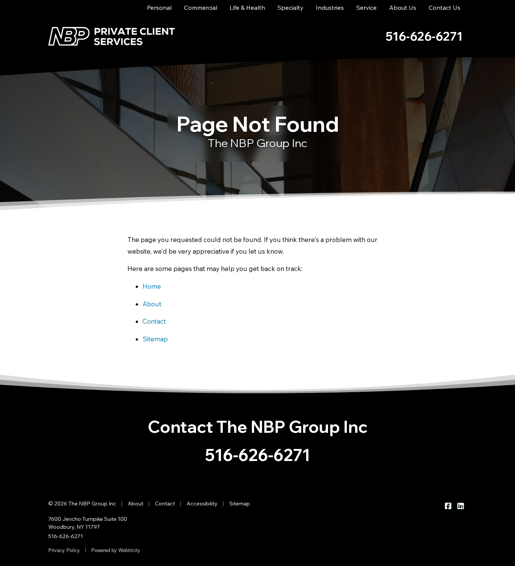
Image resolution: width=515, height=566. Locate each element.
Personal (159, 7)
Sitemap (155, 339)
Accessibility (202, 503)
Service (366, 7)
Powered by (115, 550)
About (152, 304)
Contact (154, 321)
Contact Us (444, 7)
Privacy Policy (64, 550)
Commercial (200, 7)
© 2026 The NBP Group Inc (82, 503)
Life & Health (247, 7)
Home (152, 286)
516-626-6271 (257, 454)
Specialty (290, 7)
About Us (402, 7)
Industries (330, 7)
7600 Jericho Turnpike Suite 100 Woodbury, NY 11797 (87, 523)
